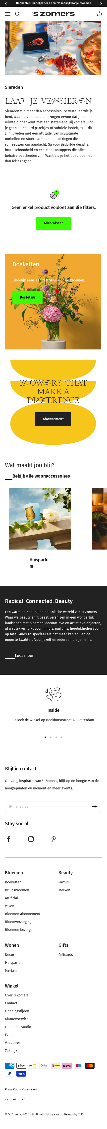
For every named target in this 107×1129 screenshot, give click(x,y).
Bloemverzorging (18, 922)
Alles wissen (53, 223)
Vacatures (13, 1043)
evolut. (58, 1114)
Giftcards (65, 955)
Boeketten (13, 882)
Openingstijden (17, 1011)
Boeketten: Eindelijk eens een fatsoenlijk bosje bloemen (53, 3)
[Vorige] (6, 3)
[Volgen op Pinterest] (53, 839)
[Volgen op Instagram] (31, 839)
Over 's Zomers (17, 995)
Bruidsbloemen (17, 890)
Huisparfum (14, 963)
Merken (64, 890)
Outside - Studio (18, 1027)
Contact (11, 1003)
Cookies (17, 1094)
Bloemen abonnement (22, 914)
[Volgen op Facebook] (8, 839)
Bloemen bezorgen (20, 930)
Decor (9, 955)
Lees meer (24, 655)
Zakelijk (11, 1051)
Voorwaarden (29, 1094)
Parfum (64, 882)
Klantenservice (17, 1019)
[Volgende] (101, 3)
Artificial (11, 898)
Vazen (9, 906)
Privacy (8, 1094)
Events (10, 1035)
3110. (81, 1114)
